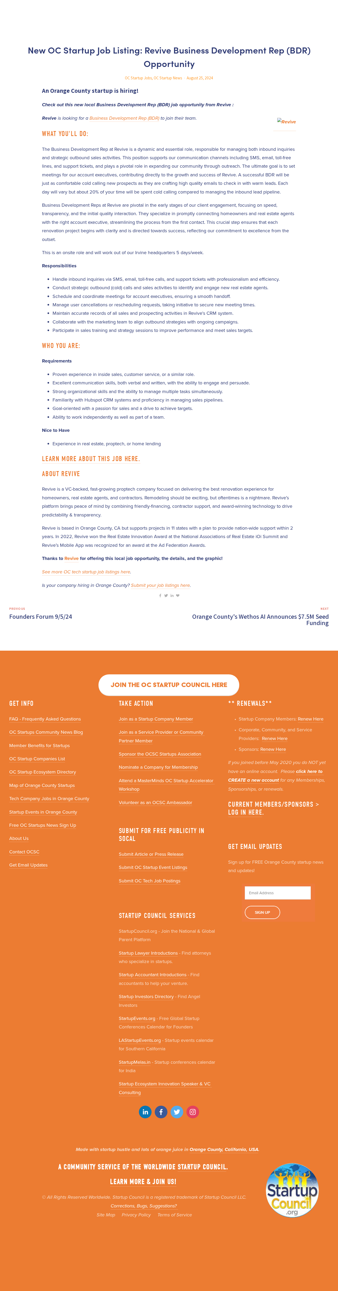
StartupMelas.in (135, 1062)
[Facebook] (161, 1112)
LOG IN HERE (245, 812)
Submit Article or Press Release (151, 854)
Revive (71, 558)
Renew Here (310, 718)
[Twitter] (177, 1112)
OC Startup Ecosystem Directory (42, 771)
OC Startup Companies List (37, 758)
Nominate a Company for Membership (158, 767)
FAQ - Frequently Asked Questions (45, 718)
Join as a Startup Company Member (156, 718)
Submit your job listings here (160, 585)
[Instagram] (192, 1112)
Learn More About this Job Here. (91, 459)
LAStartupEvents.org (140, 1040)
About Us (19, 838)
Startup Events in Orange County (43, 812)
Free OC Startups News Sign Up (42, 825)
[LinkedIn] (145, 1112)
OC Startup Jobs (138, 77)
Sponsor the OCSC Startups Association (160, 754)
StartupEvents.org (137, 1018)
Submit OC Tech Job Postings (149, 880)
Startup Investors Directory (146, 996)
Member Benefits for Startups (39, 745)
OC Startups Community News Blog (46, 732)
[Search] (11, 10)
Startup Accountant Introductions (153, 974)
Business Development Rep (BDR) (124, 118)
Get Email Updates (28, 865)
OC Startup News (168, 77)
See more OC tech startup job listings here (86, 572)
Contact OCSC (24, 851)
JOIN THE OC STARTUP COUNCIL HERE (169, 685)
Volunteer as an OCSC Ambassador (155, 802)
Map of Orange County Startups (42, 785)
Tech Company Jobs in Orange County (49, 798)
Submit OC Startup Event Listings (153, 867)
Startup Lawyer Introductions (148, 953)
